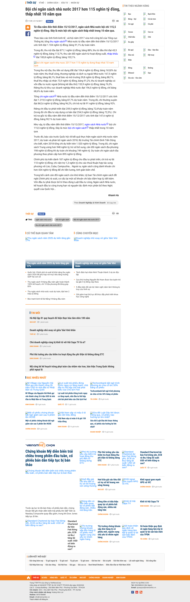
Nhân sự (75, 3)
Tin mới (35, 313)
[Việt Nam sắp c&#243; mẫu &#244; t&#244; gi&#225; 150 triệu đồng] (73, 414)
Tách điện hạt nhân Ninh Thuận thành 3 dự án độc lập (97, 273)
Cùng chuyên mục (87, 233)
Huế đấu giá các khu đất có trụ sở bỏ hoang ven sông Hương (109, 482)
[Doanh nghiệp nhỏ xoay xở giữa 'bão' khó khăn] (97, 252)
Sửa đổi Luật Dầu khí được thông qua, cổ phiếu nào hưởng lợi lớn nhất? (104, 423)
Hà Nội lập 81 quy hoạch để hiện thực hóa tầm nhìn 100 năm (60, 318)
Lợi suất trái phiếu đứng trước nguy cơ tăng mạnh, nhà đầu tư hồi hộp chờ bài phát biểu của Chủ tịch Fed (72, 396)
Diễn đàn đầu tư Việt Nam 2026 (118, 565)
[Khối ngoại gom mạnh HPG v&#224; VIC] (130, 483)
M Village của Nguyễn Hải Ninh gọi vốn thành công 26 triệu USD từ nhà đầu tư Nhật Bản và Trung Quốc (40, 396)
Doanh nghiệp (95, 432)
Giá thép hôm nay (36, 565)
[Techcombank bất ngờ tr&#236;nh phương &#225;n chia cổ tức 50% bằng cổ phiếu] (105, 385)
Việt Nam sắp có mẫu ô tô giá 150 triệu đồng (72, 420)
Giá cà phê (107, 561)
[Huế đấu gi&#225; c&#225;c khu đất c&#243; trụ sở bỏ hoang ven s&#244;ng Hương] (88, 483)
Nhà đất (33, 322)
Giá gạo (72, 565)
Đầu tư (64, 3)
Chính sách (52, 3)
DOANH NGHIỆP (107, 578)
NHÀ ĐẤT (83, 578)
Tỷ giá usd (64, 561)
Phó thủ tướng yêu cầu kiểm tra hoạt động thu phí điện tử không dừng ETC (67, 354)
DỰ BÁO (44, 578)
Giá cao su (82, 565)
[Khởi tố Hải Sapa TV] (130, 505)
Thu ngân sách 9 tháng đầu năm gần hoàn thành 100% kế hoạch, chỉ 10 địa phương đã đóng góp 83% (48, 284)
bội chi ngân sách (62, 219)
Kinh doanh (34, 346)
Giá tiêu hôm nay (119, 561)
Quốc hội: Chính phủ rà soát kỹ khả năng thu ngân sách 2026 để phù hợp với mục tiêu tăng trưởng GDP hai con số (49, 274)
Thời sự (31, 2)
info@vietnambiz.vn (42, 597)
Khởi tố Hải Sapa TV (149, 501)
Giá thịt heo (62, 565)
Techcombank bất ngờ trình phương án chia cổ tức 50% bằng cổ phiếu (105, 392)
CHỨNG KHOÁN (94, 578)
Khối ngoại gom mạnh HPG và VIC (150, 481)
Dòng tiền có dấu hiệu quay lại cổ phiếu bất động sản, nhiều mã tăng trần (108, 505)
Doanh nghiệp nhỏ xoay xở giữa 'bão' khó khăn (95, 265)
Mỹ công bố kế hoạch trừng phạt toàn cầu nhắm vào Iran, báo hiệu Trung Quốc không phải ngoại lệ (72, 368)
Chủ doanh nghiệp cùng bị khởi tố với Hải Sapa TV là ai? (57, 342)
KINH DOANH (120, 578)
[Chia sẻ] (27, 33)
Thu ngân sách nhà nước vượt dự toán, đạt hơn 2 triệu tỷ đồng (48, 292)
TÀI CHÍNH (73, 578)
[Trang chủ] (27, 27)
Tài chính (93, 399)
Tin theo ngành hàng (136, 5)
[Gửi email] (117, 21)
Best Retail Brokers (96, 565)
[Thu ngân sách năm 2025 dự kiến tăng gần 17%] (48, 252)
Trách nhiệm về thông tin (39, 599)
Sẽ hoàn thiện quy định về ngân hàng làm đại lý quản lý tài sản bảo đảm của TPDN (151, 530)
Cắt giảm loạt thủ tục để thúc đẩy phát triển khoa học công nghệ (97, 295)
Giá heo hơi (96, 561)
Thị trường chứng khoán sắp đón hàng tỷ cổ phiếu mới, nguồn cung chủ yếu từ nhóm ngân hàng (109, 532)
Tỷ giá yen (74, 561)
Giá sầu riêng (50, 565)
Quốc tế (61, 404)
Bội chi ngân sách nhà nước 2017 (86, 219)
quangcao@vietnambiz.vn (146, 587)
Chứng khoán (30, 429)
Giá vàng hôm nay (36, 561)
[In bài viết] (114, 20)
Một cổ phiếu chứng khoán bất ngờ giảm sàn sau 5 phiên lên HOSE (39, 422)
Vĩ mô (41, 3)
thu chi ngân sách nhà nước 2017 (48, 225)
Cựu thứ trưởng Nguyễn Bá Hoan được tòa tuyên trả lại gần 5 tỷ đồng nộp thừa (98, 281)
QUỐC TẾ (63, 578)
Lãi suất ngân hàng (136, 561)
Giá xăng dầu (151, 561)
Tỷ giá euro (84, 561)
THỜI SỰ (36, 578)
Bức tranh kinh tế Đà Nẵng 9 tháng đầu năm (46, 299)
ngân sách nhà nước (43, 219)
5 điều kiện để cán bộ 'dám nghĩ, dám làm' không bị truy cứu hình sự (98, 288)
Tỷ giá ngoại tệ (51, 561)
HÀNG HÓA (54, 578)
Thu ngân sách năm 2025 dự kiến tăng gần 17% (48, 265)
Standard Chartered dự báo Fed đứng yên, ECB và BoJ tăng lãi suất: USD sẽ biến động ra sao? (73, 535)
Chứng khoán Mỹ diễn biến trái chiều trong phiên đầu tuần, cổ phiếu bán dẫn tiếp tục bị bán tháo (49, 458)
